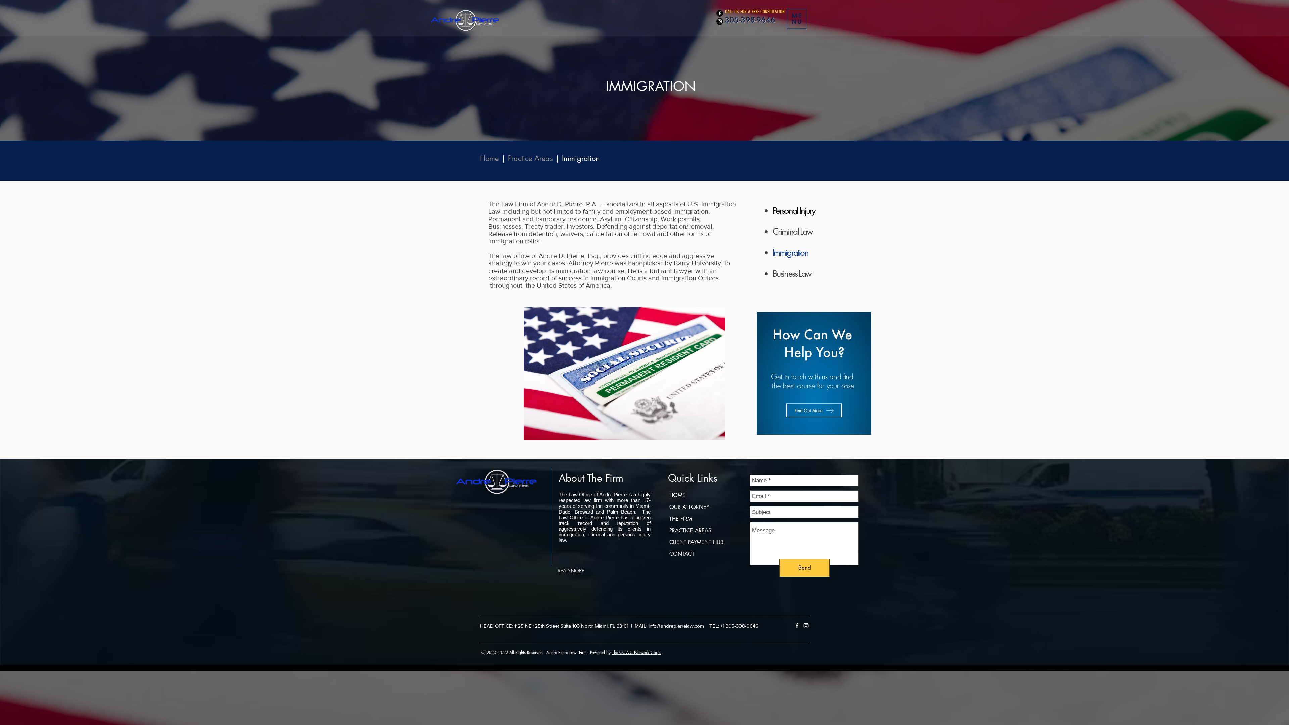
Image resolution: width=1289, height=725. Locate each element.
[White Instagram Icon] (806, 625)
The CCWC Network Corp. (636, 652)
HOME (677, 495)
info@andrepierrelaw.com (676, 626)
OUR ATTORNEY (689, 507)
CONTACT (682, 554)
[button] (796, 19)
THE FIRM (680, 518)
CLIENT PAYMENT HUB (696, 542)
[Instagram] (719, 21)
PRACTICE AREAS (690, 530)
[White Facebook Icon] (797, 625)
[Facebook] (719, 13)
